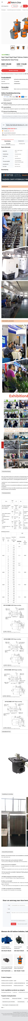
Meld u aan (4, 134)
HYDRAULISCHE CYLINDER (7, 980)
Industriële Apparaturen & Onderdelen (14, 9)
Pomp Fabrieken (5, 998)
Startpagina (3, 9)
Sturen (13, 924)
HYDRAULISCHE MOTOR (6, 985)
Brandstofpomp (21, 1001)
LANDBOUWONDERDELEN (19, 983)
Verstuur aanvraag (13, 70)
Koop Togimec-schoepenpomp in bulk (10, 1005)
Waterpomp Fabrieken (16, 998)
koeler (15, 980)
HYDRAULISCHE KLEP (18, 985)
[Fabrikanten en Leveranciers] (14, 2)
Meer (2, 1007)
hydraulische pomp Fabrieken (8, 1001)
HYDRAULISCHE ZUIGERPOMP (7, 983)
